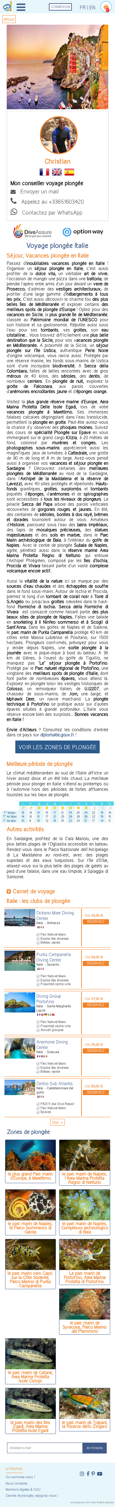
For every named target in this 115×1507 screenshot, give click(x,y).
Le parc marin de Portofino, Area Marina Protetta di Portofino (85, 1277)
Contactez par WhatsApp (49, 212)
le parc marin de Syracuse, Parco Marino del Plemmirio (85, 1327)
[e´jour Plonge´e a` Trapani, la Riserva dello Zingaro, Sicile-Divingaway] (84, 1403)
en (92, 7)
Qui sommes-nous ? (20, 1477)
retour (9, 19)
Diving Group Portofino (48, 998)
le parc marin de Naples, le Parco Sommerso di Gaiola (30, 1227)
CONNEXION (60, 7)
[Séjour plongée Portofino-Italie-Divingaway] (84, 1254)
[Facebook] (88, 1474)
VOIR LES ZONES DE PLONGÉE (57, 747)
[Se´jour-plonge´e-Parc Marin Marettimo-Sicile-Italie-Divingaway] (30, 1155)
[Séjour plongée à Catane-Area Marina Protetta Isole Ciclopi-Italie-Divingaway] (30, 1354)
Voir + (57, 1122)
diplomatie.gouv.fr (57, 734)
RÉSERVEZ (95, 922)
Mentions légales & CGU (23, 1489)
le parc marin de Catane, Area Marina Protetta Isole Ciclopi (30, 1376)
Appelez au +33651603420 (50, 201)
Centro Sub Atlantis (54, 1083)
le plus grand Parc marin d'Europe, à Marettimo (30, 1176)
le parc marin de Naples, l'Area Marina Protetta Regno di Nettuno (84, 1178)
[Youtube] (99, 1474)
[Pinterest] (93, 1474)
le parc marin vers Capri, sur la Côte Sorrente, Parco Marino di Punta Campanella (30, 1279)
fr (83, 7)
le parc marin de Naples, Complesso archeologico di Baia (84, 1227)
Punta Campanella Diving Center (53, 957)
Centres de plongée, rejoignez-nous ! (32, 1496)
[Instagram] (82, 1474)
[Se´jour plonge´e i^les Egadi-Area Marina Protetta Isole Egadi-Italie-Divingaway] (30, 1403)
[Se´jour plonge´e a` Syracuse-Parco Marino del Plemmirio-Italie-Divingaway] (84, 1304)
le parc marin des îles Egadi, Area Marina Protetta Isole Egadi (30, 1426)
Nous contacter (16, 1483)
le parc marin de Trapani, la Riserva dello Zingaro (85, 1424)
